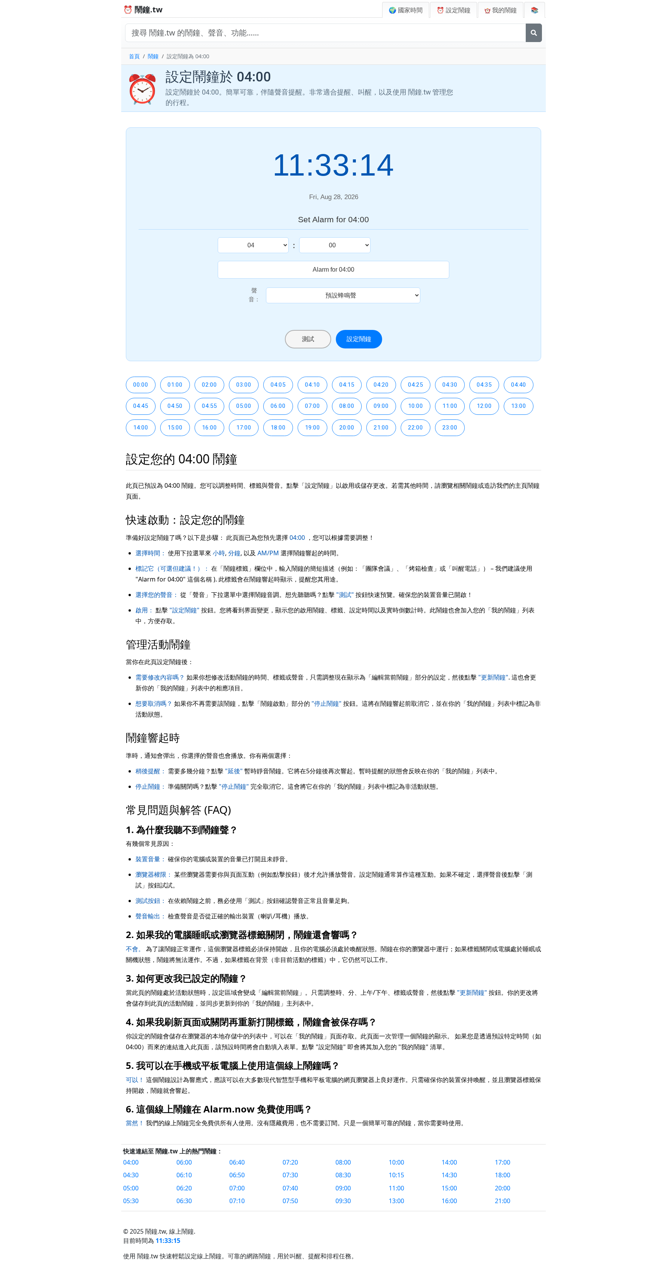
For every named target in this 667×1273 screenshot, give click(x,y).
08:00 (346, 405)
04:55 (209, 405)
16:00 (209, 427)
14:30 (449, 1175)
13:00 (518, 405)
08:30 (343, 1175)
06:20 (184, 1188)
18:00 (278, 427)
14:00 (140, 427)
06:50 (237, 1175)
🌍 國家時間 (406, 10)
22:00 (415, 427)
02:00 (209, 384)
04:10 (312, 384)
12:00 (484, 405)
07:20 (290, 1162)
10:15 (396, 1175)
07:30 (290, 1175)
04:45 (140, 405)
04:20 (381, 384)
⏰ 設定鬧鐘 (454, 10)
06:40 (237, 1162)
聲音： (254, 295)
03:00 (243, 384)
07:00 (312, 405)
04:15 (346, 384)
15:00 (175, 427)
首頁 (134, 56)
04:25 (415, 384)
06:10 (184, 1175)
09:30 (343, 1201)
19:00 (312, 427)
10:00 (415, 405)
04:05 (278, 384)
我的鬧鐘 (504, 10)
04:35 (484, 384)
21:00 (381, 427)
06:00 (278, 405)
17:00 (243, 427)
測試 (308, 339)
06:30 (184, 1201)
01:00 (175, 384)
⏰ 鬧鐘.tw (143, 9)
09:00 (381, 405)
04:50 (175, 405)
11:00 (449, 405)
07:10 (237, 1201)
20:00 (346, 427)
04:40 (518, 384)
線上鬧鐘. (182, 1231)
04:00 (131, 1162)
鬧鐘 (153, 56)
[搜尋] (534, 33)
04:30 (449, 384)
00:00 (140, 384)
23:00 (449, 427)
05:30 (131, 1201)
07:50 (290, 1201)
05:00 (243, 405)
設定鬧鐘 (359, 339)
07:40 (290, 1188)
